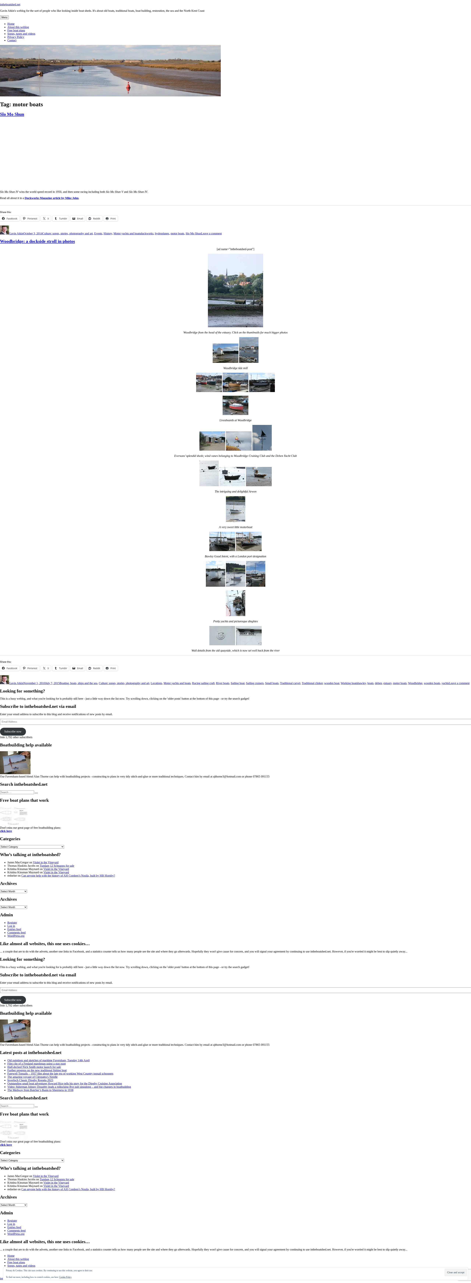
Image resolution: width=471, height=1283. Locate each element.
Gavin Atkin (16, 233)
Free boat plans (16, 30)
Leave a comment (211, 233)
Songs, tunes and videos (21, 33)
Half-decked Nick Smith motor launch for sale (34, 1067)
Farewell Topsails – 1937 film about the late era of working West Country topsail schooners (60, 1073)
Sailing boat (238, 683)
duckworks (147, 233)
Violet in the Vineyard (46, 862)
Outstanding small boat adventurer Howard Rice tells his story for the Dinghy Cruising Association (64, 1083)
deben (378, 683)
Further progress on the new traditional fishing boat (37, 1070)
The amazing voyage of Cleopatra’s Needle (32, 1076)
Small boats (272, 683)
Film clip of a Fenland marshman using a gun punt (36, 1063)
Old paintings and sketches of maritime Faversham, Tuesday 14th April (48, 1060)
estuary (387, 683)
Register (12, 922)
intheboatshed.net (10, 4)
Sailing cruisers (255, 683)
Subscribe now (13, 731)
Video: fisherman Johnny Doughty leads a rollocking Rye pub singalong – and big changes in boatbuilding (69, 1086)
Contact (11, 40)
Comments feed (16, 932)
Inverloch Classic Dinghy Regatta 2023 (30, 1080)
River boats (222, 683)
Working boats (349, 683)
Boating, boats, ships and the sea (78, 683)
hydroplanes (162, 233)
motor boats (177, 233)
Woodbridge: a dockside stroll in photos (37, 241)
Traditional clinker (312, 683)
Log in (11, 925)
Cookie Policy (65, 1277)
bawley (362, 683)
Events (98, 233)
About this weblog (18, 27)
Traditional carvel (290, 683)
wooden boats (432, 683)
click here (6, 831)
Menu (4, 17)
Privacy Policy (15, 37)
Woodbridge (415, 683)
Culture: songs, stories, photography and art (67, 233)
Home (11, 23)
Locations (156, 683)
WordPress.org (15, 935)
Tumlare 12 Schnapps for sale (57, 865)
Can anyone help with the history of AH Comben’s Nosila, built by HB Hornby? (68, 875)
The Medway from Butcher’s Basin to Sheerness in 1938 (40, 1090)
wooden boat (331, 683)
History (108, 233)
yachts (445, 683)
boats (370, 683)
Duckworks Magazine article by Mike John (52, 198)
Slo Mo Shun (12, 114)
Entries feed (14, 929)
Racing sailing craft (203, 683)
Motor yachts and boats (127, 233)
